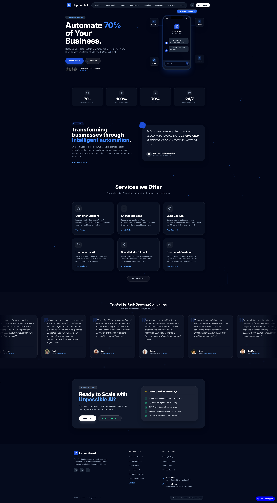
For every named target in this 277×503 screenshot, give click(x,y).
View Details (80, 230)
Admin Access (167, 465)
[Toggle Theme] (192, 5)
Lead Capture (134, 465)
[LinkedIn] (82, 470)
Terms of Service (168, 461)
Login (182, 5)
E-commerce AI (134, 470)
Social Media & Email (137, 474)
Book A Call (87, 418)
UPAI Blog (171, 5)
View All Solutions (139, 279)
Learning (147, 5)
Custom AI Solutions (136, 478)
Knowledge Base (135, 461)
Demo (123, 5)
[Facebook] (88, 470)
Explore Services (78, 162)
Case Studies (111, 5)
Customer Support (136, 457)
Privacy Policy (167, 457)
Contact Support (168, 470)
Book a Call (202, 5)
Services (98, 5)
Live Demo (93, 61)
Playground (134, 5)
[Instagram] (76, 470)
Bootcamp (159, 5)
